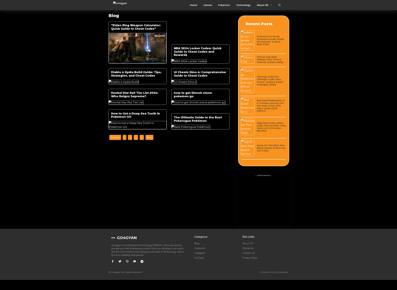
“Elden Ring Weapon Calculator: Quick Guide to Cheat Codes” (136, 27)
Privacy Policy (249, 257)
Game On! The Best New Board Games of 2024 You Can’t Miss (271, 148)
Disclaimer (248, 248)
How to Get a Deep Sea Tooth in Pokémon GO (135, 115)
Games (207, 5)
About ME (262, 5)
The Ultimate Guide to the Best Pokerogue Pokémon (198, 119)
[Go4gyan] (125, 5)
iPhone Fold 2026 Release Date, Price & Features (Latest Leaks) (270, 60)
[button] (279, 5)
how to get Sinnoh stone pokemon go (193, 94)
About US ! (248, 243)
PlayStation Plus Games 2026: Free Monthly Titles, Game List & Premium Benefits (271, 127)
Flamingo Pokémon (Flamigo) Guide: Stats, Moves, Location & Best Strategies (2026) (270, 80)
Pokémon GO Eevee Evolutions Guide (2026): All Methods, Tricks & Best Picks (270, 40)
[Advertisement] (263, 200)
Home (193, 5)
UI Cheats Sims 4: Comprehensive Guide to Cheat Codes (200, 74)
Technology (243, 5)
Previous (115, 137)
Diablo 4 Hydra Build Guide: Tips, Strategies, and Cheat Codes (136, 74)
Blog (196, 243)
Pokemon (224, 5)
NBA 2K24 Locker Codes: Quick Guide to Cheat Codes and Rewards (197, 52)
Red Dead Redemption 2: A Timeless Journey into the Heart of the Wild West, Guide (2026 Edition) (271, 105)
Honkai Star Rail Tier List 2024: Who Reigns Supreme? (134, 94)
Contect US (248, 253)
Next (149, 137)
